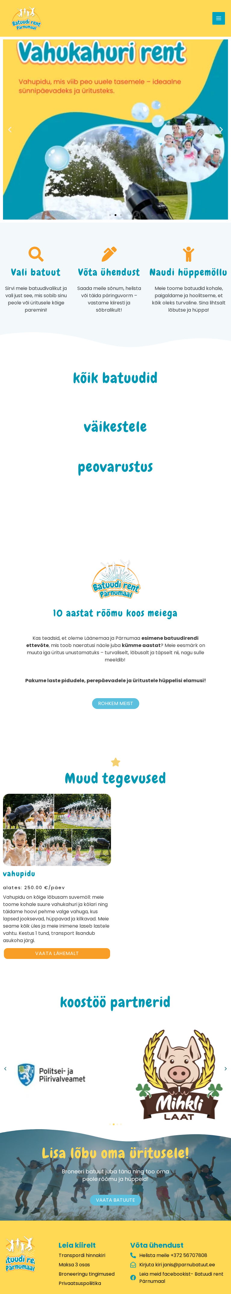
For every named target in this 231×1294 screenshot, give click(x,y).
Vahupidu (19, 874)
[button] (10, 129)
